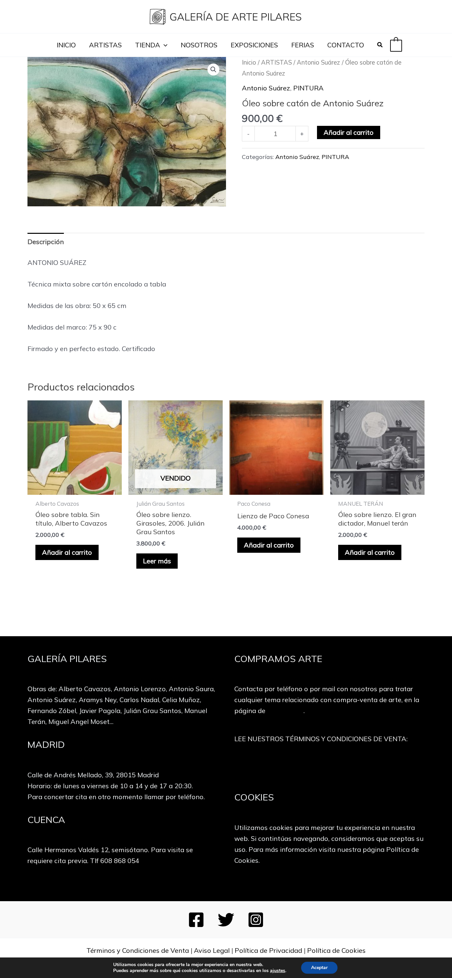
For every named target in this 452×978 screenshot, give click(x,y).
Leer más (157, 561)
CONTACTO (345, 45)
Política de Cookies (336, 950)
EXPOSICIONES (254, 45)
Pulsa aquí (329, 767)
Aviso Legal (212, 950)
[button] (163, 45)
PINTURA (308, 88)
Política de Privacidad (268, 950)
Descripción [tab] (45, 241)
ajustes (277, 971)
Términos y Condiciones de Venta (137, 950)
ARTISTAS (105, 45)
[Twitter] (226, 920)
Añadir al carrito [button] (67, 552)
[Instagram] (256, 920)
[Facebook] (196, 920)
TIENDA (147, 45)
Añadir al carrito (349, 132)
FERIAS (302, 45)
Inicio (249, 62)
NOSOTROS (199, 45)
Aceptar (319, 967)
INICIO (66, 45)
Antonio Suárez (318, 62)
